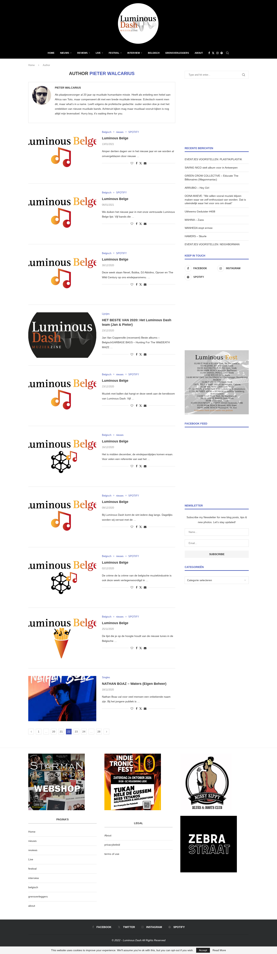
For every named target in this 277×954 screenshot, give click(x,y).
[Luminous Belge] (62, 153)
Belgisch (154, 53)
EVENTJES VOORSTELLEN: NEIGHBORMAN (212, 244)
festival (32, 868)
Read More (219, 950)
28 (98, 731)
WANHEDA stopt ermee (199, 227)
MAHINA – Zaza (194, 219)
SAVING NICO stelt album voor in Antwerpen (211, 167)
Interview (133, 53)
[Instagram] (217, 53)
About (199, 53)
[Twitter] (213, 53)
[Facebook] (209, 53)
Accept (203, 950)
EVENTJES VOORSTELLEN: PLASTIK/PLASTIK (213, 159)
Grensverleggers (177, 53)
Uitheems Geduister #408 (200, 211)
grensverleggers (38, 896)
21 (61, 731)
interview (33, 878)
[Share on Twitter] (140, 163)
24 (83, 731)
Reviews (82, 53)
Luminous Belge (115, 138)
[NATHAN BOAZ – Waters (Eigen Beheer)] (62, 698)
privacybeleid (112, 844)
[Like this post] (132, 163)
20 (53, 731)
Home (51, 53)
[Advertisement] (217, 112)
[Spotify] (221, 53)
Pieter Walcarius (68, 87)
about (31, 905)
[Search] (227, 53)
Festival (114, 53)
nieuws (64, 53)
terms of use (111, 853)
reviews (32, 850)
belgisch (33, 887)
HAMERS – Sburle (196, 236)
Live (98, 53)
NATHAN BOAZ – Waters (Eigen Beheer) (134, 684)
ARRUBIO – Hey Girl (197, 187)
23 (76, 731)
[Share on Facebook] (136, 163)
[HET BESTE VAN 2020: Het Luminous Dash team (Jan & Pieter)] (62, 335)
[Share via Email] (145, 163)
